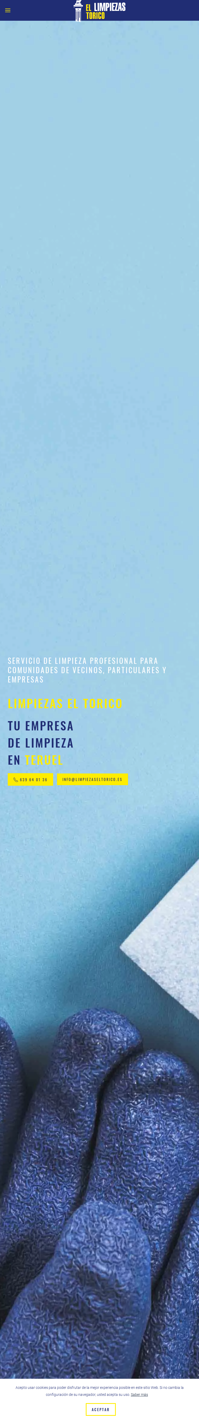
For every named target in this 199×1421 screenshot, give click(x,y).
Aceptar (101, 1409)
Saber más (139, 1394)
